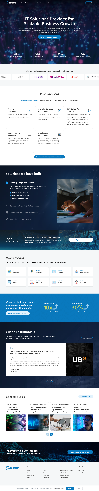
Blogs (28, 478)
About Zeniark (30, 475)
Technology (30, 473)
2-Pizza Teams (81, 470)
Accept (69, 488)
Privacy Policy (53, 488)
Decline (78, 488)
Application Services (64, 473)
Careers (44, 470)
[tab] (29, 101)
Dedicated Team (81, 473)
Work (28, 470)
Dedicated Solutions (64, 475)
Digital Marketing (63, 478)
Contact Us (30, 480)
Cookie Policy (61, 488)
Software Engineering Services (66, 470)
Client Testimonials (47, 473)
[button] (47, 380)
